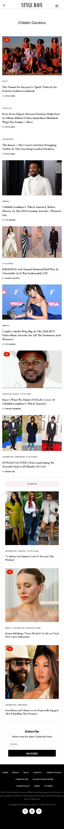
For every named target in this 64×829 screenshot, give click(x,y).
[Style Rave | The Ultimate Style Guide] (32, 5)
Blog (26, 772)
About (15, 772)
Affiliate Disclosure (43, 779)
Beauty (8, 628)
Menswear (20, 456)
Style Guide (33, 551)
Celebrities (8, 139)
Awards (5, 201)
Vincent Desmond (13, 409)
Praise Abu (10, 472)
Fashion (22, 551)
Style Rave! (7, 263)
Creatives (7, 394)
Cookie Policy (23, 786)
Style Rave (10, 96)
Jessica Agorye (12, 278)
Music (5, 81)
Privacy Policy (54, 772)
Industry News (33, 628)
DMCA (37, 786)
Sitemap (49, 786)
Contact (37, 772)
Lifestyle (6, 108)
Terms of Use (21, 779)
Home (5, 772)
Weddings (22, 705)
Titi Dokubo (10, 220)
